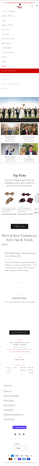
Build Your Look (9, 70)
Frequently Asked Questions (13, 414)
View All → (34, 120)
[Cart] (36, 6)
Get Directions (20, 332)
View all (19, 226)
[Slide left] (15, 221)
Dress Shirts (7, 25)
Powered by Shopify (30, 462)
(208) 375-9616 (6, 75)
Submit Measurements (10, 84)
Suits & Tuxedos (8, 11)
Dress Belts (7, 43)
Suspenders (6, 48)
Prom (4, 66)
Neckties (5, 34)
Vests (4, 20)
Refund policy (9, 410)
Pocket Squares (8, 38)
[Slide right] (24, 221)
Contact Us (6, 79)
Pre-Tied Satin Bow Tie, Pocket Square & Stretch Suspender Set (25, 209)
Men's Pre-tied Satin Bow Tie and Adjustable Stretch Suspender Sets (9, 209)
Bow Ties (5, 29)
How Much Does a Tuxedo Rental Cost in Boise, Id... (20, 254)
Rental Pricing (8, 16)
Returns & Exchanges (11, 396)
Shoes (4, 57)
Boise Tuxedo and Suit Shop (16, 462)
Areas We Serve (9, 419)
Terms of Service (10, 405)
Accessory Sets (8, 52)
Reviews (5, 88)
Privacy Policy (9, 400)
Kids (4, 61)
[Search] (32, 6)
